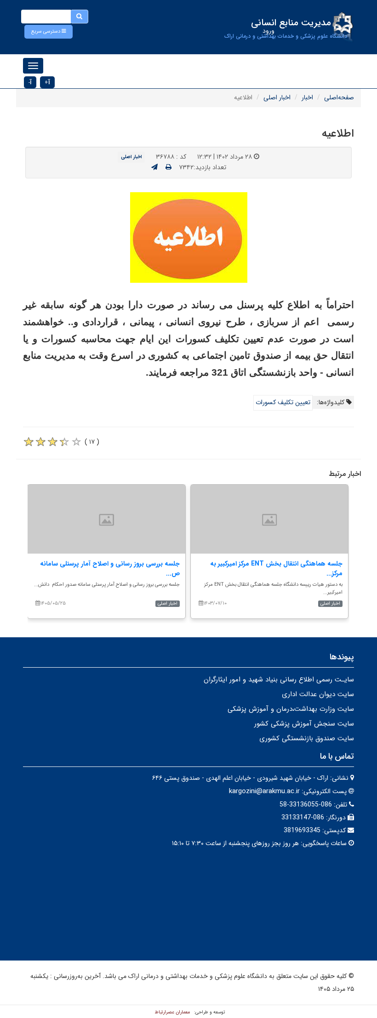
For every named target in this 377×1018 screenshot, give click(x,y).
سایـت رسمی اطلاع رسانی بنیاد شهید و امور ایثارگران (279, 679)
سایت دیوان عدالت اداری (318, 694)
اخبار (307, 97)
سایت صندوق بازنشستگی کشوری (306, 738)
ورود (268, 31)
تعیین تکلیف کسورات (283, 402)
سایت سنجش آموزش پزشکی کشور (304, 723)
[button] (48, 32)
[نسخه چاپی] (168, 167)
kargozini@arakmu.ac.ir (264, 791)
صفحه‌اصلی (339, 97)
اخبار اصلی (277, 97)
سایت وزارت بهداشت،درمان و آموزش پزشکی (291, 709)
